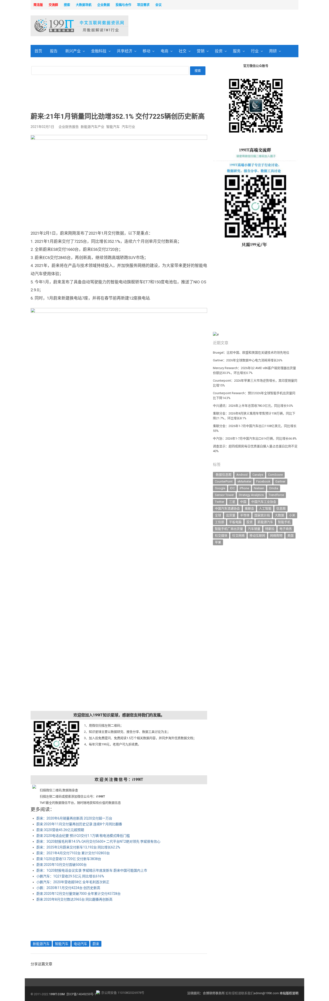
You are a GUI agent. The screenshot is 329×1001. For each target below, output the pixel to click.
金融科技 (98, 51)
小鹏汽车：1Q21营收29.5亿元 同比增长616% (70, 876)
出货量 (230, 515)
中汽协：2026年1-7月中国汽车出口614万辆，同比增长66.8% (255, 438)
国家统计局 (262, 515)
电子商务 (285, 529)
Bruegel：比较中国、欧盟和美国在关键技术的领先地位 (251, 352)
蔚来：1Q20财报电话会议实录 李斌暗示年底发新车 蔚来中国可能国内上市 (91, 870)
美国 (290, 535)
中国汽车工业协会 (263, 502)
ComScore (275, 474)
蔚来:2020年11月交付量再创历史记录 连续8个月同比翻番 (79, 824)
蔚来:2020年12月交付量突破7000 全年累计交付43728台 (78, 894)
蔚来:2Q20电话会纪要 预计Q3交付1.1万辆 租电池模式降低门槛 (83, 836)
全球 (218, 515)
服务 (237, 51)
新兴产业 (73, 51)
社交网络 (238, 535)
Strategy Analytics (251, 495)
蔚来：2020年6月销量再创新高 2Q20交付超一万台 (74, 818)
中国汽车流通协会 (227, 508)
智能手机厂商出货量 (229, 529)
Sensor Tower (224, 495)
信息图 (281, 508)
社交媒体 (221, 535)
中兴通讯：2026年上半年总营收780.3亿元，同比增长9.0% (253, 405)
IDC (232, 488)
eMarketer (244, 481)
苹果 (218, 542)
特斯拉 (270, 529)
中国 (243, 502)
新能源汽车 (41, 944)
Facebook (263, 481)
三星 (232, 502)
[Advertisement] (226, 26)
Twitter (219, 502)
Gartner (280, 481)
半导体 (245, 515)
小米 (292, 515)
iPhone (244, 488)
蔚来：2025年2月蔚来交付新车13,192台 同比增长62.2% (78, 847)
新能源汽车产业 (92, 127)
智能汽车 (113, 127)
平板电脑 (235, 522)
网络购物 (276, 535)
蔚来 (95, 944)
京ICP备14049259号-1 (81, 994)
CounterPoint (224, 481)
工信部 (219, 522)
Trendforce (276, 495)
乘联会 (249, 508)
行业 (255, 51)
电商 (164, 51)
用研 (273, 51)
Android (242, 474)
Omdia (273, 488)
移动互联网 (257, 535)
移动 (146, 51)
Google (220, 488)
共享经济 (124, 51)
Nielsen (259, 488)
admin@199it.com (267, 993)
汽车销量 (254, 529)
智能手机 (284, 522)
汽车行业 (128, 127)
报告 (54, 51)
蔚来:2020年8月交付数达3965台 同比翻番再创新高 (74, 899)
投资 (219, 51)
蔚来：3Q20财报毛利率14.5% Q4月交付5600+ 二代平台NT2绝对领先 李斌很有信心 (98, 841)
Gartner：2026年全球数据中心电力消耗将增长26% (248, 360)
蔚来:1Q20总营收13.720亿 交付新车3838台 (68, 859)
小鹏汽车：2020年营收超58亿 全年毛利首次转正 (72, 882)
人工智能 (265, 508)
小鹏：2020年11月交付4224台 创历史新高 (68, 888)
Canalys (257, 474)
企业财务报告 (69, 127)
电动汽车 (80, 944)
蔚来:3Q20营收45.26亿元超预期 (60, 830)
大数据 (279, 515)
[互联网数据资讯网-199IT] (62, 25)
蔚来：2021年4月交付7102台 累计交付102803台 (73, 853)
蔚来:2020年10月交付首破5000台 (61, 865)
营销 (200, 51)
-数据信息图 (223, 474)
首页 (38, 51)
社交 (182, 51)
